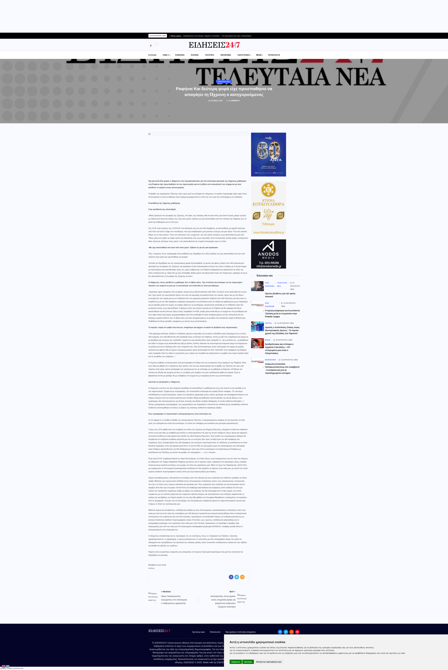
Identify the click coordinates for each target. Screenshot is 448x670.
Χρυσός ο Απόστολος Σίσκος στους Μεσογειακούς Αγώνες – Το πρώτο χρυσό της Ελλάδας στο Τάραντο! (282, 330)
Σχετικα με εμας (198, 632)
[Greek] (8, 666)
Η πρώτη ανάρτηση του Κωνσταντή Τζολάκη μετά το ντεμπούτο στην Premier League (282, 313)
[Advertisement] (70, 16)
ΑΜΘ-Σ (166, 55)
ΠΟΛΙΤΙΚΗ (209, 55)
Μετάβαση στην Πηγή (157, 565)
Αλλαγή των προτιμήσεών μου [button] (268, 662)
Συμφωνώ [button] (235, 662)
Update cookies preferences (11, 668)
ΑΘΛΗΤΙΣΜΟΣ (243, 55)
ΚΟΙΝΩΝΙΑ (180, 55)
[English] (4, 666)
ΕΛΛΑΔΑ (152, 55)
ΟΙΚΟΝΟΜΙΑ (225, 55)
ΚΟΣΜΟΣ (195, 55)
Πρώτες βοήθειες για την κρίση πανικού (197, 36)
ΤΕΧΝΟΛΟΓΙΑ (274, 55)
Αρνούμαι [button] (248, 662)
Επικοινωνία (215, 632)
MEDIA (259, 55)
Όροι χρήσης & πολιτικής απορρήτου (240, 632)
